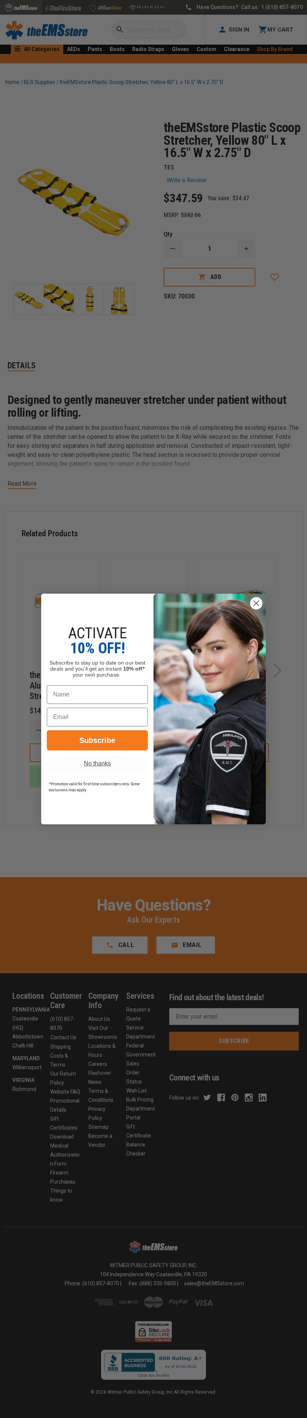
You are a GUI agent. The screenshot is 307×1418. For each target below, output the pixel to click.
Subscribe (97, 740)
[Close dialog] (256, 603)
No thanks (97, 763)
